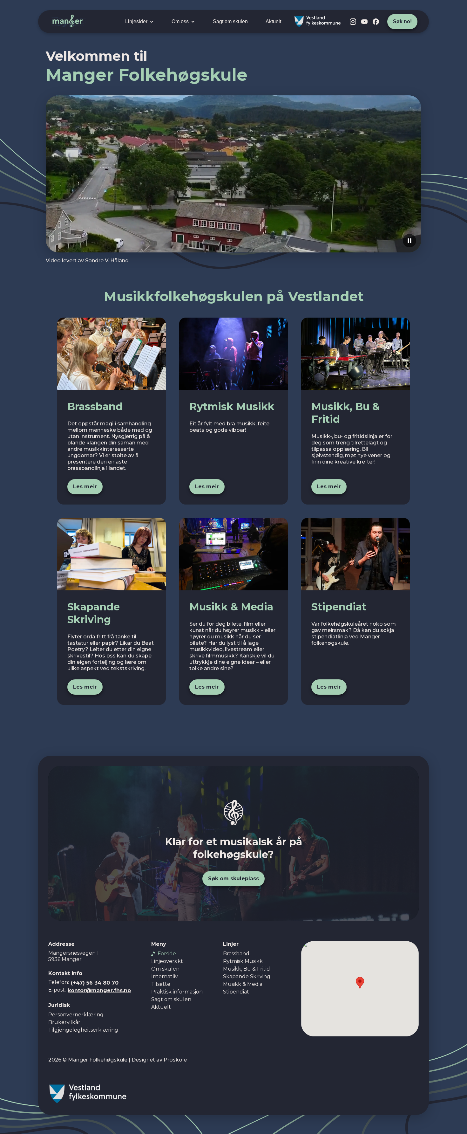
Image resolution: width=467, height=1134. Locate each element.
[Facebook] (376, 21)
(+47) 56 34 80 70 (94, 983)
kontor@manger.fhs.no (99, 990)
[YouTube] (364, 21)
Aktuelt (273, 21)
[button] (139, 22)
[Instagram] (353, 21)
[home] (69, 22)
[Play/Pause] (409, 240)
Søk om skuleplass (233, 879)
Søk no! (402, 21)
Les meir (85, 487)
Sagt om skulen (230, 21)
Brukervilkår (64, 1022)
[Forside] (233, 812)
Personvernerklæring (76, 1015)
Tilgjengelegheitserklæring (83, 1030)
